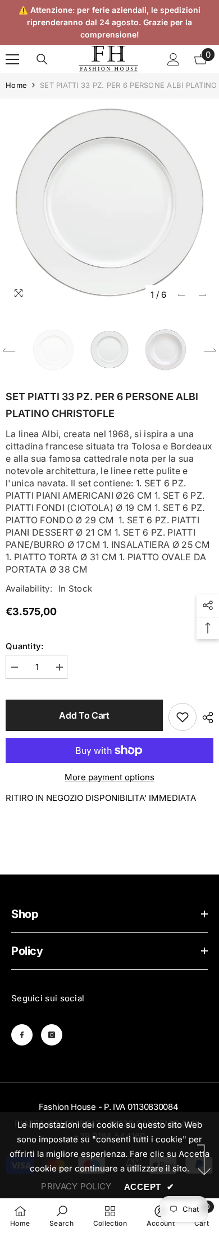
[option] (109, 202)
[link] (61, 1216)
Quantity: (25, 646)
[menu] (12, 59)
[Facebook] (22, 1035)
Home (16, 85)
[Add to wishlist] (182, 717)
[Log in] (173, 59)
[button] (181, 294)
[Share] (205, 717)
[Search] (42, 59)
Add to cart (84, 715)
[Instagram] (51, 1035)
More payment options (109, 777)
